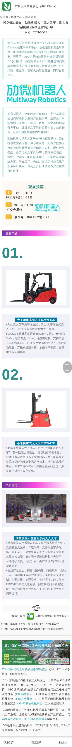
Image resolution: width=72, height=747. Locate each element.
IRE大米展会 (24, 698)
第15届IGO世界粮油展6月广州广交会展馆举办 (37, 629)
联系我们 (9, 742)
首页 (5, 17)
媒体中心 (16, 17)
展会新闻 (30, 17)
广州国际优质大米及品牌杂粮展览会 (25, 669)
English (63, 742)
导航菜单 (36, 742)
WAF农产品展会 (12, 718)
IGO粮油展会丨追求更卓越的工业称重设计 (34, 623)
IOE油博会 (23, 694)
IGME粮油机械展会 (30, 703)
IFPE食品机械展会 (35, 718)
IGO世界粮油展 (44, 615)
